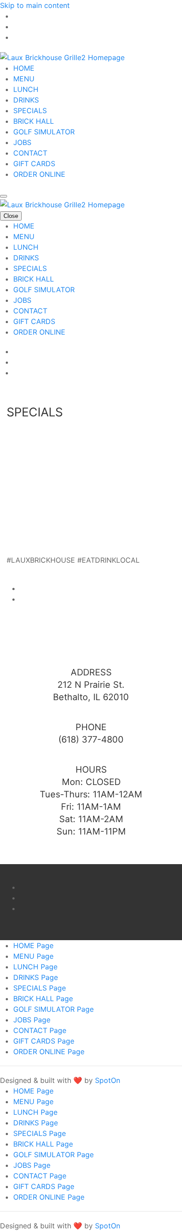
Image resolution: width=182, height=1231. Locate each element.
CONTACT (30, 153)
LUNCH (25, 89)
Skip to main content (35, 5)
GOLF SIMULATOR (44, 131)
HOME (23, 68)
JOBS (22, 142)
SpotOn (107, 1080)
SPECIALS (30, 110)
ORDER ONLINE (39, 174)
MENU (23, 78)
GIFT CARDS (34, 163)
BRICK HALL (33, 121)
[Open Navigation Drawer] (3, 196)
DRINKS (26, 99)
